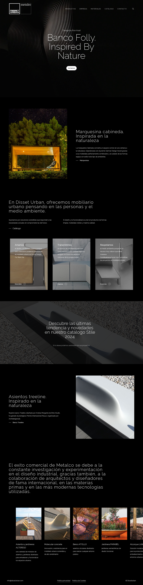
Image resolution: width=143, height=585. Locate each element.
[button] (71, 68)
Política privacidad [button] (63, 581)
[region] (71, 535)
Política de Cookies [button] (79, 581)
